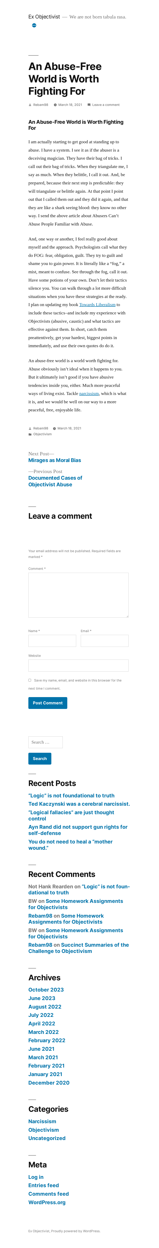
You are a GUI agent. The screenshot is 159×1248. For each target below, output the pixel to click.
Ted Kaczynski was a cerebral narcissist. (79, 804)
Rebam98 (40, 105)
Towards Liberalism (97, 305)
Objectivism (42, 434)
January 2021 (45, 1074)
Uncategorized (47, 1138)
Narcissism (42, 1121)
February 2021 (46, 1066)
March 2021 (43, 1057)
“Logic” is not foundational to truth (71, 795)
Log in (35, 1177)
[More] (34, 25)
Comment (37, 569)
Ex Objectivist (44, 16)
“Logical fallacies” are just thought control (71, 815)
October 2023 (46, 990)
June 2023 (41, 998)
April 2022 (41, 1023)
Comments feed (48, 1194)
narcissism (89, 393)
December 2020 (49, 1083)
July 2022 (41, 1015)
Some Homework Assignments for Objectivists (75, 904)
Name (34, 631)
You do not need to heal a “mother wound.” (70, 845)
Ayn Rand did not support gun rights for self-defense (78, 830)
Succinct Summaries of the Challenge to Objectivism (78, 948)
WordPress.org (47, 1202)
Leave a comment (106, 105)
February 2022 (46, 1040)
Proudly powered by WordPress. (75, 1231)
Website (34, 656)
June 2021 (41, 1049)
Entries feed (43, 1185)
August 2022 (44, 1007)
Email (86, 631)
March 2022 (43, 1032)
